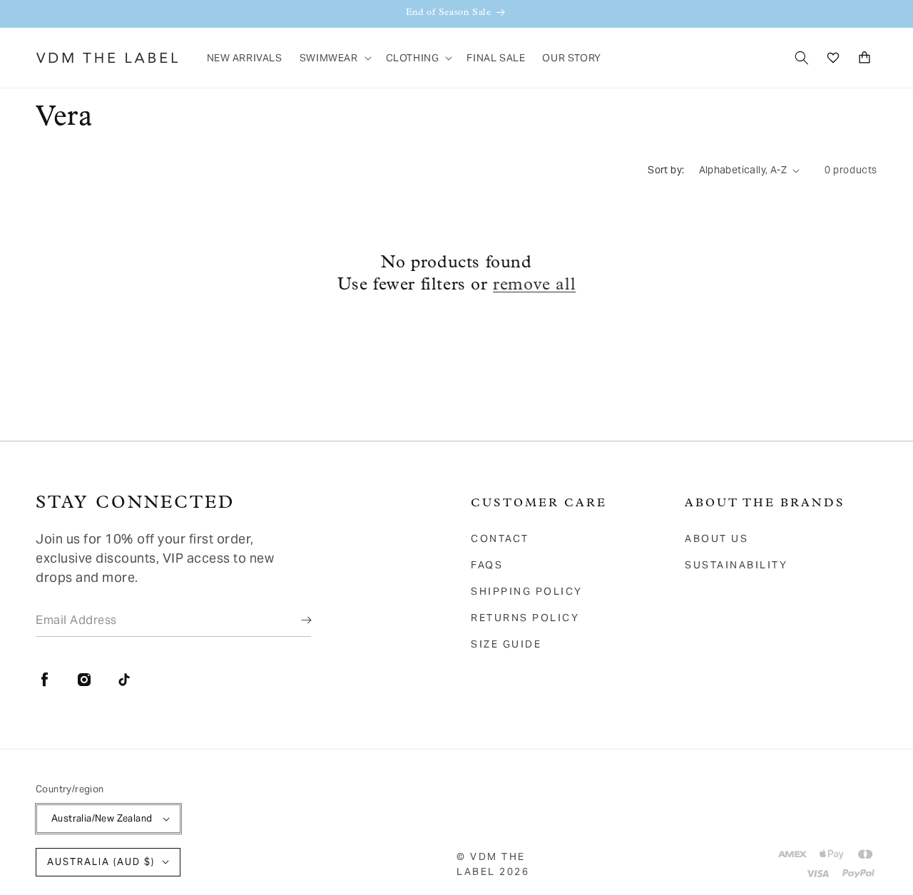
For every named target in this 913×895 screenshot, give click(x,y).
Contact (500, 538)
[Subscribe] (296, 619)
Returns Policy (525, 617)
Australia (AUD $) (101, 862)
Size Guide (506, 644)
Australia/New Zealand (101, 818)
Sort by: (666, 169)
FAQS (487, 564)
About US (716, 538)
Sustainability (736, 564)
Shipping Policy (527, 591)
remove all (534, 285)
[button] (334, 58)
